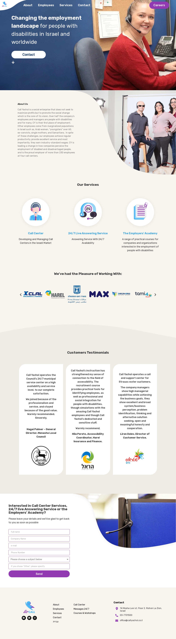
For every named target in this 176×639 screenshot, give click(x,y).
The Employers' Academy (140, 233)
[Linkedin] (29, 618)
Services (66, 5)
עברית (100, 5)
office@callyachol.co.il (131, 620)
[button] (20, 294)
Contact (84, 5)
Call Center (35, 233)
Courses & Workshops (85, 613)
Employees (46, 5)
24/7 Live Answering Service (88, 233)
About (27, 5)
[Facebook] (24, 618)
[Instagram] (35, 618)
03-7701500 (126, 615)
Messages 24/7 (81, 609)
